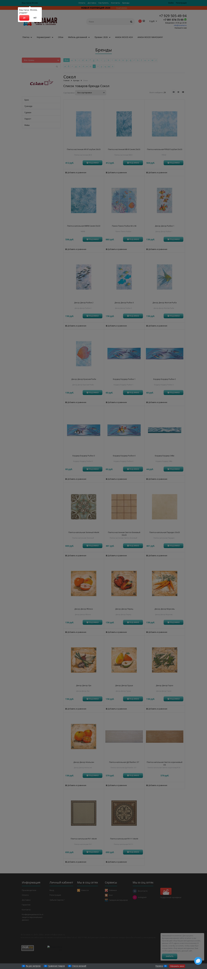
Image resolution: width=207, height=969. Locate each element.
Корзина (159, 966)
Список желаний (79, 966)
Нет (35, 18)
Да (24, 18)
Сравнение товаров (56, 966)
